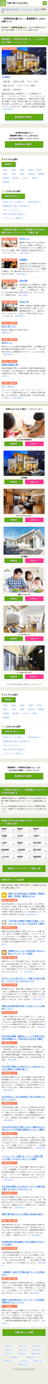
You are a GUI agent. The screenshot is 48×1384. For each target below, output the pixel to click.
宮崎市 (5, 170)
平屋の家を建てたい (35, 202)
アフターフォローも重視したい (13, 218)
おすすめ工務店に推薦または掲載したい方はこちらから (24, 684)
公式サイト (34, 444)
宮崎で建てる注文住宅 (17, 3)
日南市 (5, 174)
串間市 (34, 178)
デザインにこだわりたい (11, 210)
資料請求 (13, 444)
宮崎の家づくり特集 (24, 1332)
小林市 (13, 174)
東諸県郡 (8, 164)
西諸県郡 (6, 182)
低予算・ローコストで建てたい (13, 202)
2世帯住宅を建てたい (13, 196)
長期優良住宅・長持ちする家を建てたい (17, 206)
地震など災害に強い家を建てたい (14, 214)
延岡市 (22, 170)
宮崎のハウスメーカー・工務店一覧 (24, 868)
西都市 (22, 174)
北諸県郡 (6, 178)
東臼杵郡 (31, 174)
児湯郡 (30, 170)
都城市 (13, 170)
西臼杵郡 (16, 178)
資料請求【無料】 (25, 117)
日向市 (39, 170)
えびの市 (25, 178)
